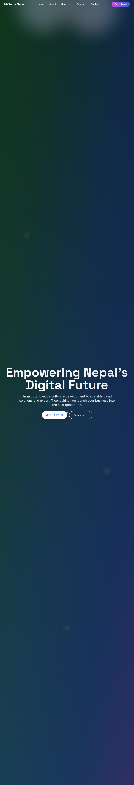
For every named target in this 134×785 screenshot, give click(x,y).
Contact (95, 4)
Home (41, 4)
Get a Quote (121, 4)
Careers (80, 4)
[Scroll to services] (67, 412)
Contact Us (79, 415)
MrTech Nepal (15, 4)
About (52, 4)
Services (66, 4)
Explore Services (54, 414)
